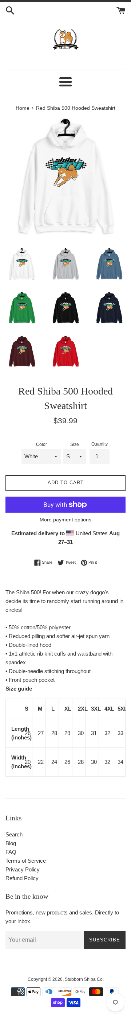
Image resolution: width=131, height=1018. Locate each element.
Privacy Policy (22, 869)
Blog (10, 843)
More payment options (65, 519)
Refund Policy (22, 878)
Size (74, 444)
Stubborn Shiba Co (84, 979)
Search (14, 834)
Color (41, 444)
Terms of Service (25, 861)
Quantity (99, 444)
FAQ (10, 852)
